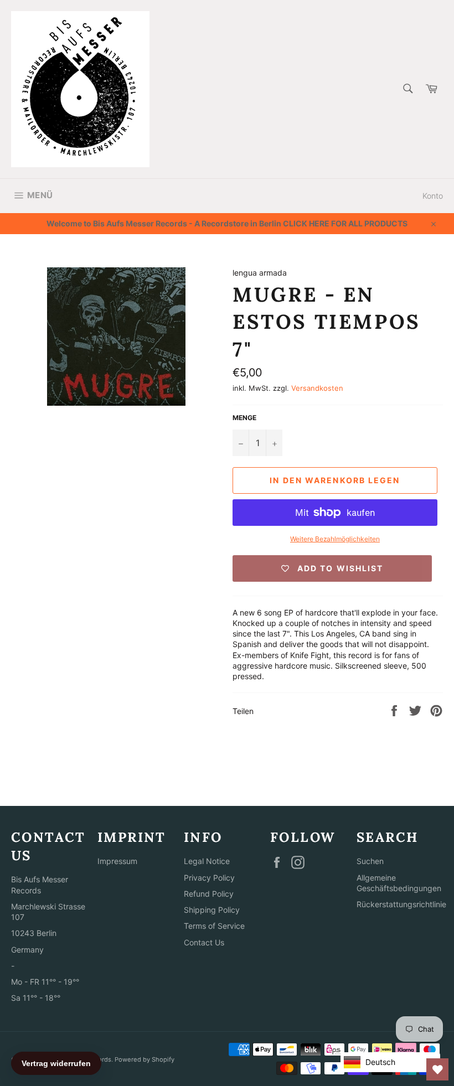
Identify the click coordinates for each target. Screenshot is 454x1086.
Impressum (117, 861)
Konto (432, 195)
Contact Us (204, 942)
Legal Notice (207, 861)
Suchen (370, 861)
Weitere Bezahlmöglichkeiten (335, 539)
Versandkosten (317, 388)
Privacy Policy (209, 877)
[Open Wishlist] (437, 1069)
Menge (244, 417)
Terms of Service (214, 925)
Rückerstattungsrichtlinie (401, 904)
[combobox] (407, 89)
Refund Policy (209, 893)
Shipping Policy (212, 909)
